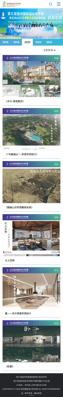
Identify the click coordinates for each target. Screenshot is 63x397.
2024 (49, 42)
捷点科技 (38, 393)
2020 (27, 42)
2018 (16, 42)
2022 (38, 42)
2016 (5, 42)
